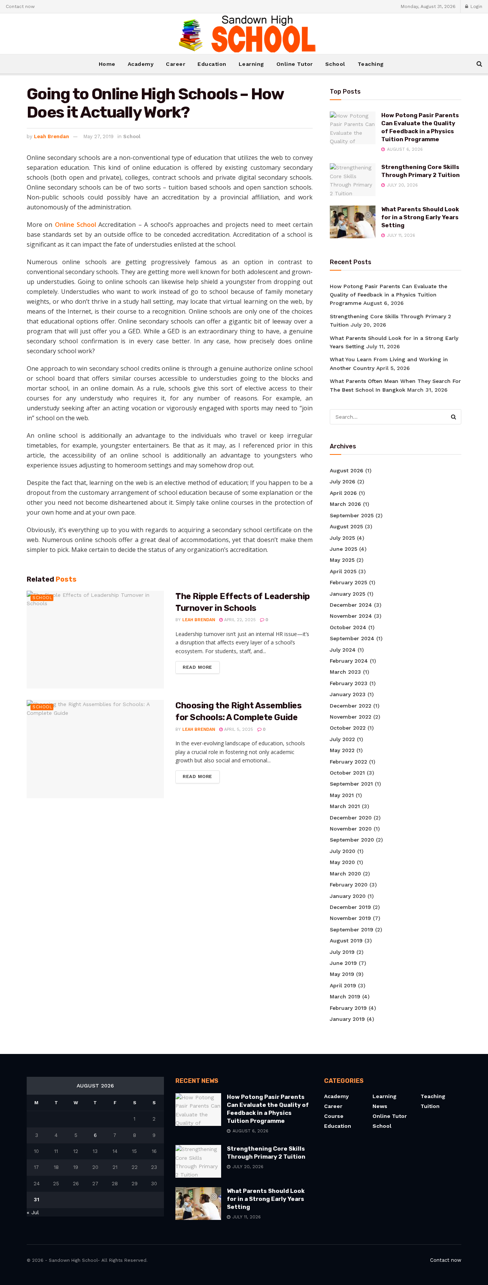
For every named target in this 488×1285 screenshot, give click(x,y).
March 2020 (345, 873)
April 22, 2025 (239, 619)
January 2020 (348, 896)
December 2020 (351, 818)
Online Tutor (294, 64)
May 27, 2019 (98, 136)
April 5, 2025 (238, 729)
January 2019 (347, 1019)
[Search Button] (479, 63)
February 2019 (348, 1008)
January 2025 (347, 594)
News (379, 1106)
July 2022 (342, 739)
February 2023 (349, 683)
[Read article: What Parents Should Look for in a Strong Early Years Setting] (353, 222)
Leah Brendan (51, 136)
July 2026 (342, 481)
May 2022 (342, 750)
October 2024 (348, 627)
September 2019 (351, 929)
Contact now (20, 6)
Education (211, 64)
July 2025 (342, 538)
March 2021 (345, 806)
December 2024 (351, 605)
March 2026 (345, 504)
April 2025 (343, 571)
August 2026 (346, 470)
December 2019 (350, 907)
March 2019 (345, 996)
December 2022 (350, 706)
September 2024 (352, 638)
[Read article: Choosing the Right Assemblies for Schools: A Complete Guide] (95, 749)
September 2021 (351, 784)
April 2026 (343, 493)
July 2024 (343, 650)
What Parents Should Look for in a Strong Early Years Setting (420, 217)
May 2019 (342, 974)
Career (175, 64)
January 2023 (348, 694)
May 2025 (342, 560)
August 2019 (346, 940)
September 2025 (352, 515)
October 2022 (348, 728)
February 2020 (349, 885)
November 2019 (350, 918)
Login (475, 6)
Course (334, 1116)
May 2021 (342, 795)
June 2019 (343, 963)
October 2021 (347, 773)
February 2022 (348, 762)
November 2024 (351, 616)
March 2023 (345, 672)
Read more (201, 667)
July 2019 (342, 952)
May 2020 (342, 862)
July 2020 (342, 851)
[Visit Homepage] (244, 34)
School (335, 64)
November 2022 (350, 717)
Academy (141, 64)
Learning (251, 64)
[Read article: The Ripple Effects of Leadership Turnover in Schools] (95, 640)
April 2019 (343, 985)
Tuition (430, 1106)
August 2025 (346, 526)
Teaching (371, 64)
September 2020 (352, 840)
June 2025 (343, 549)
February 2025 (348, 582)
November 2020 (351, 829)
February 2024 (349, 661)
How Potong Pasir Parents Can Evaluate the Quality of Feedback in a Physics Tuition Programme (388, 294)
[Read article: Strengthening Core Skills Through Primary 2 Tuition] (353, 179)
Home (107, 64)
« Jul (33, 1212)
